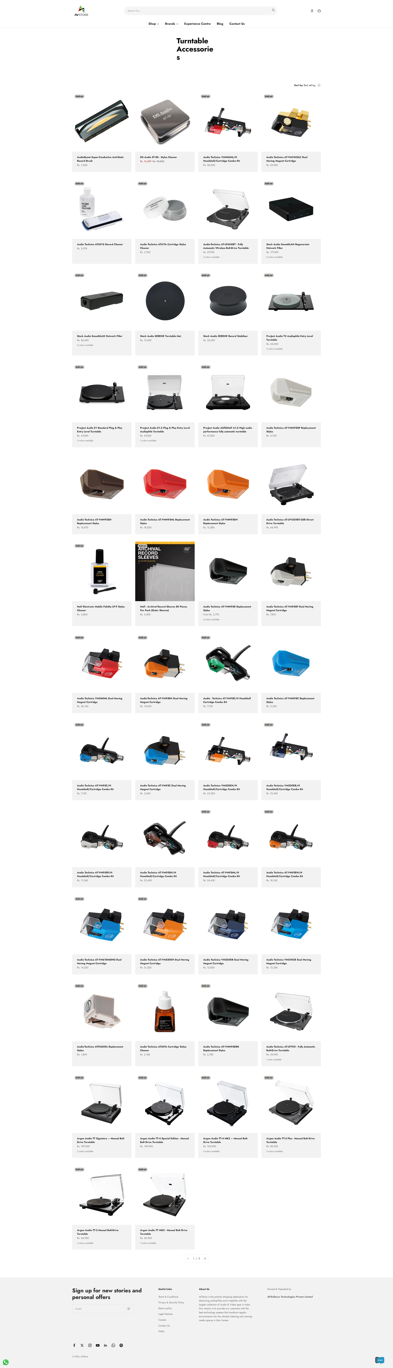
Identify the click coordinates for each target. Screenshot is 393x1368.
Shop (152, 24)
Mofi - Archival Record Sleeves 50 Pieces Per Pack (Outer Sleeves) (163, 608)
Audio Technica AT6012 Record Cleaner (100, 244)
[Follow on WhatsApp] (113, 1345)
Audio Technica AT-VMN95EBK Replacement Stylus (221, 1048)
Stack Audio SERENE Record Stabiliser (225, 336)
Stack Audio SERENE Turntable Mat (160, 336)
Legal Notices (165, 1314)
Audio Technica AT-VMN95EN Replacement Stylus (220, 521)
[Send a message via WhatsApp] (6, 1362)
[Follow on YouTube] (98, 1345)
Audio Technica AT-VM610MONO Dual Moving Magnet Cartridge (99, 961)
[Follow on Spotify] (121, 1345)
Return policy (165, 1308)
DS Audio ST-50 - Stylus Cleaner (158, 157)
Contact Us (237, 24)
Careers (162, 1320)
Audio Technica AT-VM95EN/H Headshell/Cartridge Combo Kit (284, 874)
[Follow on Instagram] (90, 1345)
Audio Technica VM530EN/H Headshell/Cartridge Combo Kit (221, 787)
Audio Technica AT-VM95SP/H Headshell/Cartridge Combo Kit (95, 874)
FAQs (161, 1331)
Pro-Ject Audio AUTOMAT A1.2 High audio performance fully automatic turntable (227, 429)
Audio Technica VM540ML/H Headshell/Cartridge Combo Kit (221, 159)
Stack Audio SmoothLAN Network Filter (99, 336)
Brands (170, 24)
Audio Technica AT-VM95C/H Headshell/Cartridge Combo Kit (95, 787)
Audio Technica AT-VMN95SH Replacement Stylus (94, 521)
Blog (220, 24)
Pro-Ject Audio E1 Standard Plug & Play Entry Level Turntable (99, 429)
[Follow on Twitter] (82, 1345)
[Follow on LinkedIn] (105, 1345)
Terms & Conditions (168, 1297)
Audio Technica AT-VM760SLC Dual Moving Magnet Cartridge (286, 159)
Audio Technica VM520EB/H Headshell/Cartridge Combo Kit (284, 787)
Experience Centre (197, 24)
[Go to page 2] (205, 1258)
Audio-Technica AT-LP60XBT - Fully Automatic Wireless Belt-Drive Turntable (226, 246)
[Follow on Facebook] (74, 1345)
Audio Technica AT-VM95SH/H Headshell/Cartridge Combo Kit (158, 874)
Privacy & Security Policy (171, 1302)
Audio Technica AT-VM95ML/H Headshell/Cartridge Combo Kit (221, 874)
